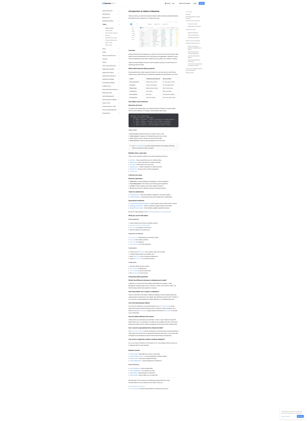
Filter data (132, 239)
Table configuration (135, 360)
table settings (137, 256)
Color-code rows (134, 244)
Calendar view (134, 166)
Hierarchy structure (193, 24)
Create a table (108, 30)
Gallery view (133, 162)
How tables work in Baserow (193, 20)
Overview (188, 14)
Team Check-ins (134, 194)
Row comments (134, 268)
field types (142, 252)
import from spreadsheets (164, 211)
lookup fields (142, 310)
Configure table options (111, 40)
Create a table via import (111, 33)
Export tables (133, 373)
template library (151, 211)
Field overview (134, 358)
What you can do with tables (193, 40)
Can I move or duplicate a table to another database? (194, 69)
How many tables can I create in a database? (193, 52)
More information (285, 416)
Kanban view (133, 169)
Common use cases (191, 29)
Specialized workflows (193, 37)
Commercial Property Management (139, 203)
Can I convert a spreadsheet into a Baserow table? (195, 64)
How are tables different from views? (194, 60)
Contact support (134, 388)
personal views (138, 258)
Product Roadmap (135, 197)
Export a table (108, 42)
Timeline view (133, 171)
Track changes (134, 270)
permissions (135, 273)
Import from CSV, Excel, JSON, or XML (140, 225)
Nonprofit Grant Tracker (136, 208)
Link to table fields (139, 145)
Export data (133, 227)
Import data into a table (111, 37)
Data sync (107, 35)
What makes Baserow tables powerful (193, 17)
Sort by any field (134, 237)
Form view (132, 164)
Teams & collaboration (193, 35)
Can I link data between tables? (194, 56)
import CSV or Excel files (137, 331)
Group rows (133, 242)
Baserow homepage (184, 3)
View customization (135, 370)
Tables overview (109, 28)
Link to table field (134, 368)
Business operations (193, 32)
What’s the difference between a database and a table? (194, 48)
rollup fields (168, 310)
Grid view (132, 160)
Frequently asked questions (193, 43)
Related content (190, 72)
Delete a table (108, 45)
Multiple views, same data (194, 26)
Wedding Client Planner (136, 205)
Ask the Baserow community (137, 386)
